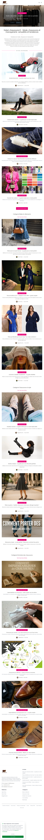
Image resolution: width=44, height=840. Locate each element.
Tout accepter (12, 836)
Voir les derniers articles (22, 208)
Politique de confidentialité (21, 805)
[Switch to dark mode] (39, 3)
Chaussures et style (22, 13)
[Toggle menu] (41, 2)
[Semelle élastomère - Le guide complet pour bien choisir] (22, 66)
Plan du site (22, 807)
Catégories (25, 789)
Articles (24, 769)
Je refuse (12, 834)
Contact (28, 805)
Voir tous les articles (22, 217)
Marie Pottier (4, 793)
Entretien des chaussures (22, 156)
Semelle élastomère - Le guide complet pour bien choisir (32, 780)
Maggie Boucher (5, 795)
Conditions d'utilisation (6, 805)
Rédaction (4, 789)
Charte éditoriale (39, 805)
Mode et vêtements (22, 195)
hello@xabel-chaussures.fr (7, 786)
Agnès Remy (4, 792)
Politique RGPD (32, 805)
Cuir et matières (21, 75)
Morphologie (24, 799)
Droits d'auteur (13, 805)
